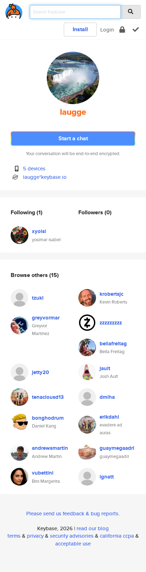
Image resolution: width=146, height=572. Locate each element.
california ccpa (117, 535)
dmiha (107, 397)
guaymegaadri (117, 448)
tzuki (38, 298)
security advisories (72, 535)
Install (80, 29)
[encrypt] (122, 29)
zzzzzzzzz (111, 323)
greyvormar (46, 318)
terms (14, 535)
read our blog (93, 528)
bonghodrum (48, 418)
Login (107, 29)
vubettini (43, 473)
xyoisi (39, 231)
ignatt (107, 477)
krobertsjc (111, 294)
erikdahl (109, 417)
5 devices (34, 168)
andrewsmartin (50, 448)
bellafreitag (113, 343)
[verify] (136, 29)
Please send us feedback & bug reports (72, 513)
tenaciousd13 (48, 397)
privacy (35, 535)
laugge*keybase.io (45, 177)
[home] (13, 10)
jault (105, 368)
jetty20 (40, 372)
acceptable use (73, 543)
